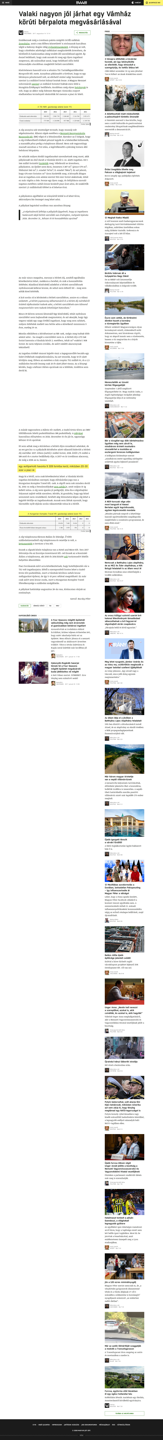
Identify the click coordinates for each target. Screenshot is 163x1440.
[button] (24, 606)
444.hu (26, 32)
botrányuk (80, 87)
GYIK (34, 1425)
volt (66, 556)
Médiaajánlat (104, 1425)
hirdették (43, 163)
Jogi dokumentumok (89, 1425)
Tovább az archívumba (124, 1413)
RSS (113, 1425)
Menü (7, 3)
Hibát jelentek (44, 1425)
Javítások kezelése (71, 1425)
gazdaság (27, 33)
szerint (35, 83)
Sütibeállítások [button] (123, 1425)
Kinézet (138, 3)
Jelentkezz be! (154, 3)
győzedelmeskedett (58, 46)
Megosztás (83, 33)
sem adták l (60, 486)
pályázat (78, 433)
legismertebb (25, 543)
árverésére (24, 43)
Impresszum (57, 1425)
